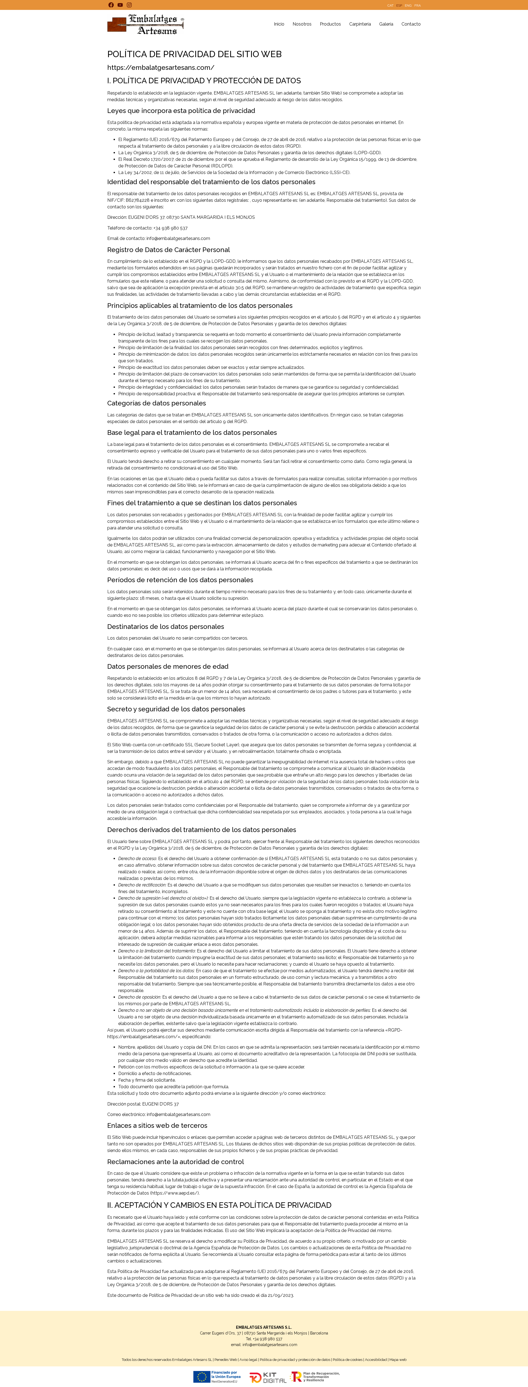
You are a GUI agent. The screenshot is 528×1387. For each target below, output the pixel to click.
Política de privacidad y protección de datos (295, 1360)
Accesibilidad (376, 1360)
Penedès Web (226, 1360)
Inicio (279, 24)
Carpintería (360, 24)
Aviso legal (248, 1360)
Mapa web (397, 1360)
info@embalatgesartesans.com (270, 1344)
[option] (390, 5)
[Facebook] (111, 5)
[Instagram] (129, 5)
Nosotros (302, 24)
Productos (330, 24)
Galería (386, 24)
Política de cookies (347, 1360)
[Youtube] (120, 5)
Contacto (411, 24)
